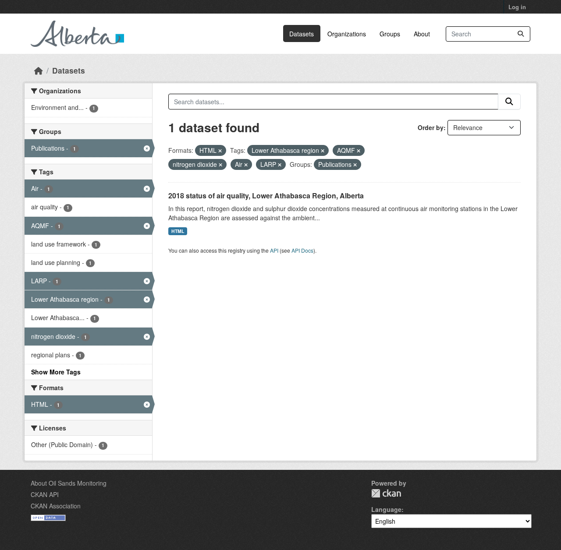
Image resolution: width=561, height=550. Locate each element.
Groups (390, 33)
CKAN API (45, 494)
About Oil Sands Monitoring (69, 483)
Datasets (301, 33)
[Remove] (220, 150)
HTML (177, 231)
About (422, 33)
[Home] (38, 70)
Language (386, 509)
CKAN (386, 493)
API (274, 250)
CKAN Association (56, 505)
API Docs (302, 250)
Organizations (346, 33)
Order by (431, 127)
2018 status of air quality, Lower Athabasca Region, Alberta (266, 195)
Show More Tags (56, 371)
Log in (517, 7)
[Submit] (520, 34)
